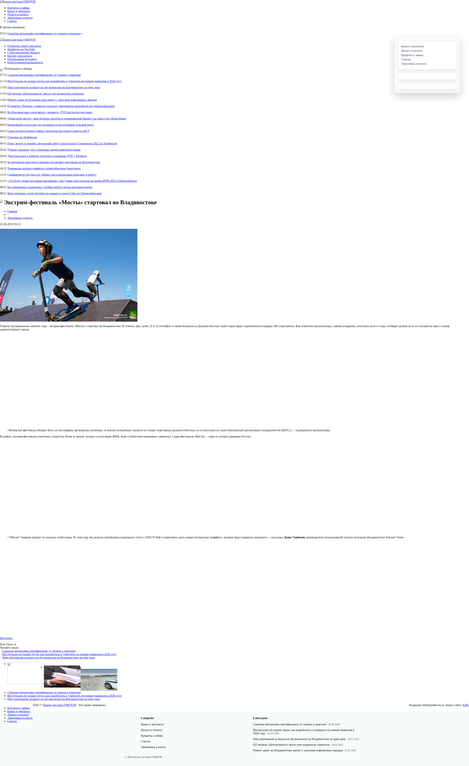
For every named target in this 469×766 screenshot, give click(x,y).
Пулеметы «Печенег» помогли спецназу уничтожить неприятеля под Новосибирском (61, 106)
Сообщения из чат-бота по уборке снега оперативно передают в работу (52, 174)
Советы (12, 21)
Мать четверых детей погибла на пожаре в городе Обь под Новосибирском (54, 193)
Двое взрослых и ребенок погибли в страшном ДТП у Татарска (47, 155)
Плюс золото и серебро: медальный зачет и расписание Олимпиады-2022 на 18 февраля (62, 143)
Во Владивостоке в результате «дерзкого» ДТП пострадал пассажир (49, 112)
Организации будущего (22, 59)
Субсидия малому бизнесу (23, 52)
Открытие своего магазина (24, 45)
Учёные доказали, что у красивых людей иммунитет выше (44, 149)
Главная (12, 211)
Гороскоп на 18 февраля (22, 137)
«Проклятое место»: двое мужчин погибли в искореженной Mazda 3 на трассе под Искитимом (66, 118)
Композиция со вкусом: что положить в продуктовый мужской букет (50, 124)
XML (465, 705)
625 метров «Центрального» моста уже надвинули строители (45, 93)
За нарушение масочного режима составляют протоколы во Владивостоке (53, 162)
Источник (6, 638)
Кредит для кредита (19, 55)
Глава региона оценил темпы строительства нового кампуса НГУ (48, 131)
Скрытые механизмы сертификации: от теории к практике (44, 33)
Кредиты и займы (18, 7)
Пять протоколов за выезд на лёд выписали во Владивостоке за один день (53, 87)
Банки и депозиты (18, 11)
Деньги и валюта (18, 14)
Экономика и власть (20, 17)
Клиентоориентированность (25, 62)
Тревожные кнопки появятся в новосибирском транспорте (44, 168)
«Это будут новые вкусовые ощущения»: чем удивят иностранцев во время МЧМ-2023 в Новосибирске (72, 180)
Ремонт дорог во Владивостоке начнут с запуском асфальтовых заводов (52, 99)
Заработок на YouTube (21, 49)
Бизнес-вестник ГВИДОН (59, 705)
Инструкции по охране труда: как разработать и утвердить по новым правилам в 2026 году (64, 81)
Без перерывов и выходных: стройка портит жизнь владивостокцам (49, 187)
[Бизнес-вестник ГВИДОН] (18, 1)
